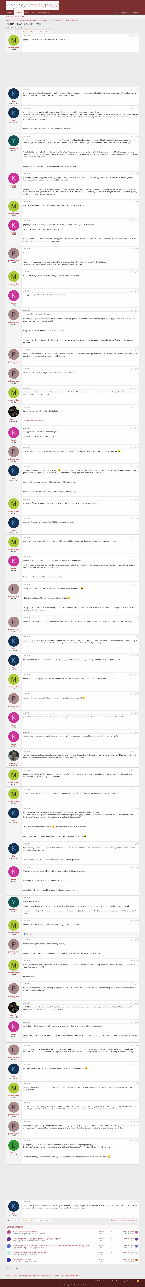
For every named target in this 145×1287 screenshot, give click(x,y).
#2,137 (136, 897)
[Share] (131, 36)
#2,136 (136, 867)
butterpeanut (130, 1261)
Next (47, 31)
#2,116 (136, 428)
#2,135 (136, 844)
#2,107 (136, 221)
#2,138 (136, 921)
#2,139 (136, 940)
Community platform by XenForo (73, 1285)
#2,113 (136, 369)
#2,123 (136, 584)
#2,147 (136, 1103)
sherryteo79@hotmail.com (33, 420)
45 (34, 31)
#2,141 (136, 984)
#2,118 (136, 466)
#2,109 (136, 272)
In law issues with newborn (25, 1231)
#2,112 (136, 350)
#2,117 (136, 447)
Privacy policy (120, 1281)
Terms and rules (108, 1281)
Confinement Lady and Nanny (35, 1241)
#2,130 (136, 732)
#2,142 (136, 1003)
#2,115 (136, 407)
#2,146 (136, 1084)
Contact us (98, 1281)
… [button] (17, 31)
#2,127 (136, 675)
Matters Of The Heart (38, 1234)
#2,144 (136, 1045)
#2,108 (136, 249)
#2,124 (136, 617)
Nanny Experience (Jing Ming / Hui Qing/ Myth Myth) (36, 1238)
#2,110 (136, 291)
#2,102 (136, 89)
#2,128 (136, 694)
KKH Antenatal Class (22, 1259)
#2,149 (136, 1141)
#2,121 (136, 537)
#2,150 (136, 1202)
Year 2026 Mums (32, 1255)
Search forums (19, 16)
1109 (41, 31)
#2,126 (136, 656)
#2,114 (136, 388)
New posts (9, 16)
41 (20, 31)
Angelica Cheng (17, 1248)
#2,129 (136, 713)
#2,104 (136, 136)
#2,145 (136, 1064)
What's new (29, 12)
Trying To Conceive (38, 1248)
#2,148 (136, 1122)
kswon (15, 1241)
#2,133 (136, 789)
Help (128, 1281)
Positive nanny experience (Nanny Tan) (30, 1252)
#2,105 (136, 174)
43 (27, 31)
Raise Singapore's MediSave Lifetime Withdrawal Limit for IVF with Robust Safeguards (51, 1245)
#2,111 (136, 310)
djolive (15, 1262)
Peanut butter (17, 1234)
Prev (9, 31)
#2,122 (136, 556)
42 (24, 31)
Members (43, 12)
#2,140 (136, 961)
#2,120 (136, 518)
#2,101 (136, 36)
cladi (8, 27)
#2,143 (136, 1022)
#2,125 (136, 637)
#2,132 (136, 770)
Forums (19, 12)
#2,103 (136, 108)
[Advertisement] (72, 68)
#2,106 (136, 202)
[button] (36, 12)
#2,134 (136, 808)
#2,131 (136, 751)
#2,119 (136, 499)
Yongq (14, 1255)
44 (31, 31)
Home (9, 12)
